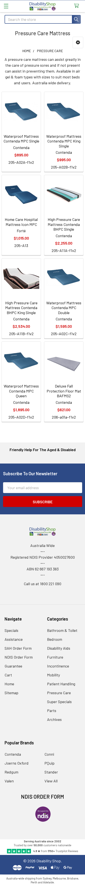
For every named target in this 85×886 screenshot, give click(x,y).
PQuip (49, 763)
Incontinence (58, 666)
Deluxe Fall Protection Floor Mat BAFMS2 (64, 391)
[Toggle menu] (6, 6)
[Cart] (77, 6)
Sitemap (11, 692)
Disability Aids (58, 648)
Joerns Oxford (17, 763)
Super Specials (59, 701)
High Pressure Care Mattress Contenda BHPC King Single (21, 307)
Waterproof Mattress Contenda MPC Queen (21, 391)
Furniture (55, 657)
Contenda (13, 754)
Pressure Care (59, 692)
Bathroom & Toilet (62, 630)
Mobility (53, 674)
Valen (9, 780)
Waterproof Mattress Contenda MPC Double (63, 307)
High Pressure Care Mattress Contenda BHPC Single (64, 224)
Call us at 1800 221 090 (42, 583)
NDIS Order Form (19, 657)
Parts (51, 710)
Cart (8, 674)
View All (51, 780)
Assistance (14, 639)
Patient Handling (61, 683)
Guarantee (13, 666)
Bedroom (54, 639)
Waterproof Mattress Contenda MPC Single (21, 139)
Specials (11, 630)
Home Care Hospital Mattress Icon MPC (21, 222)
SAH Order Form (18, 648)
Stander (51, 772)
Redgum (11, 772)
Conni (49, 754)
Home (9, 683)
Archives (54, 719)
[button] (78, 42)
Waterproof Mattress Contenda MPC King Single (63, 141)
